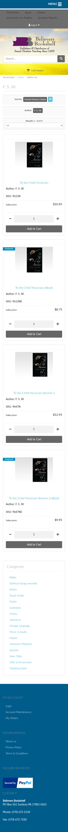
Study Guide (17, 595)
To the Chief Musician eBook (34, 287)
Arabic (13, 601)
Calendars (15, 607)
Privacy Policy (14, 747)
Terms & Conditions (17, 753)
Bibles (13, 577)
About (28, 13)
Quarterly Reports (47, 18)
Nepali (13, 638)
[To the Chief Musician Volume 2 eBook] (34, 470)
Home (21, 77)
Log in (34, 25)
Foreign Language (20, 626)
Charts (13, 613)
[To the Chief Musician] (34, 155)
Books (13, 589)
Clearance (15, 619)
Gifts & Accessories (21, 662)
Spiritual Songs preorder (23, 583)
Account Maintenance (18, 712)
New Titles (16, 656)
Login (9, 706)
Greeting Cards (18, 668)
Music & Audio (18, 632)
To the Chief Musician (34, 182)
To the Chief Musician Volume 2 (34, 393)
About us (11, 741)
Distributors (13, 13)
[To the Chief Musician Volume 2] (34, 365)
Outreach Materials (21, 644)
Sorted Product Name (35, 99)
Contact (41, 13)
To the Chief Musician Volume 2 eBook (34, 498)
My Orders (12, 718)
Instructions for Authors (19, 18)
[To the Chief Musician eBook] (34, 260)
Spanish (14, 650)
